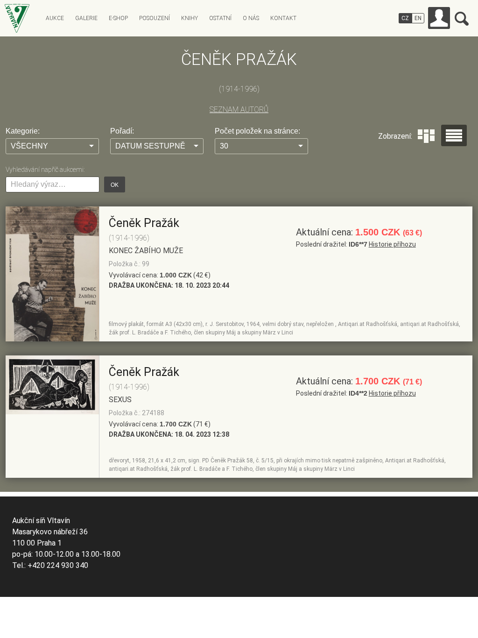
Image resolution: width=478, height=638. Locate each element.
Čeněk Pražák (144, 223)
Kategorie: (23, 131)
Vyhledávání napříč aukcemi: (45, 169)
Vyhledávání (462, 19)
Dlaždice (426, 136)
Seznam (454, 135)
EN (418, 18)
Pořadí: (122, 131)
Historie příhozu (392, 244)
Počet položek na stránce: (257, 131)
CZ (405, 18)
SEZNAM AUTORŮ (239, 109)
